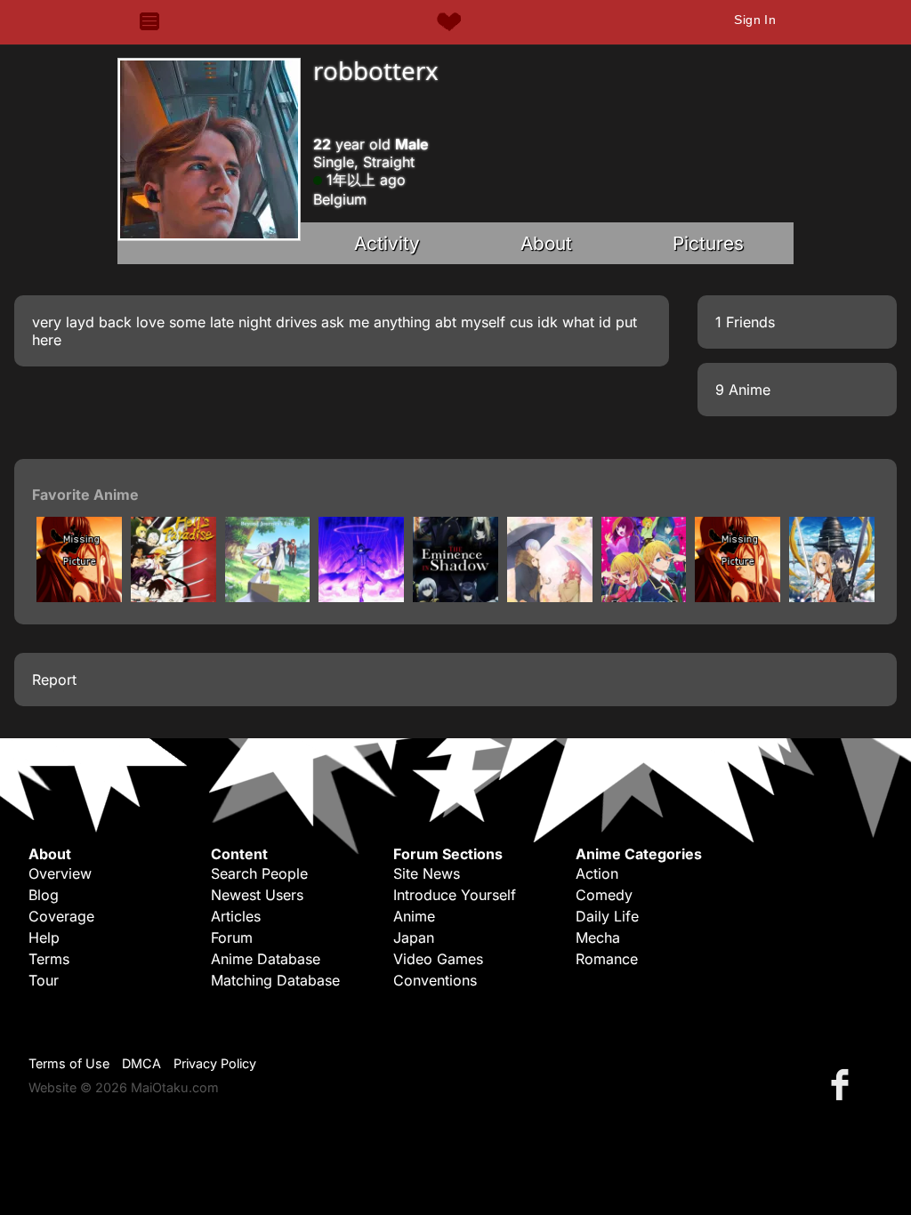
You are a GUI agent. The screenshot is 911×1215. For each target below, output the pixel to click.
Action (597, 873)
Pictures (708, 243)
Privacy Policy (214, 1063)
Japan (413, 937)
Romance (607, 959)
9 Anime (742, 389)
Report (54, 679)
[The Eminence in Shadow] (455, 597)
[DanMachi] (79, 597)
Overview (60, 873)
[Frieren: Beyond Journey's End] (267, 597)
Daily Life (607, 916)
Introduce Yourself (454, 895)
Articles (236, 916)
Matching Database (275, 980)
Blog (43, 895)
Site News (426, 873)
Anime (414, 916)
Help (44, 937)
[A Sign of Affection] (550, 597)
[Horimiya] (737, 597)
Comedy (604, 895)
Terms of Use (68, 1063)
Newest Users (257, 895)
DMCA (141, 1063)
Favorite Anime (85, 494)
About (546, 243)
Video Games (438, 959)
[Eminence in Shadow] (361, 597)
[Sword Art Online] (832, 597)
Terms (48, 959)
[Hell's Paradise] (173, 597)
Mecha (598, 937)
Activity (387, 243)
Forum (232, 937)
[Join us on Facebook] (843, 1083)
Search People (259, 873)
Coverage (61, 916)
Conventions (435, 980)
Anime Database (265, 959)
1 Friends (745, 322)
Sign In (755, 19)
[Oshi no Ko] (644, 597)
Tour (43, 980)
